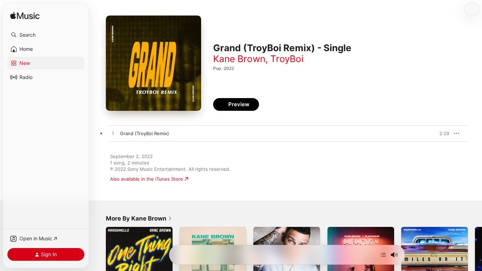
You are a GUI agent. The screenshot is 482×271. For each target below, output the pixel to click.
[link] (139, 218)
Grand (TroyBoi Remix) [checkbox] (144, 133)
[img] (25, 16)
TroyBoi (286, 58)
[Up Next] (383, 255)
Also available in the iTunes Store (146, 179)
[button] (46, 35)
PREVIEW (441, 133)
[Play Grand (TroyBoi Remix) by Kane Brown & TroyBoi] (113, 134)
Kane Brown (239, 58)
